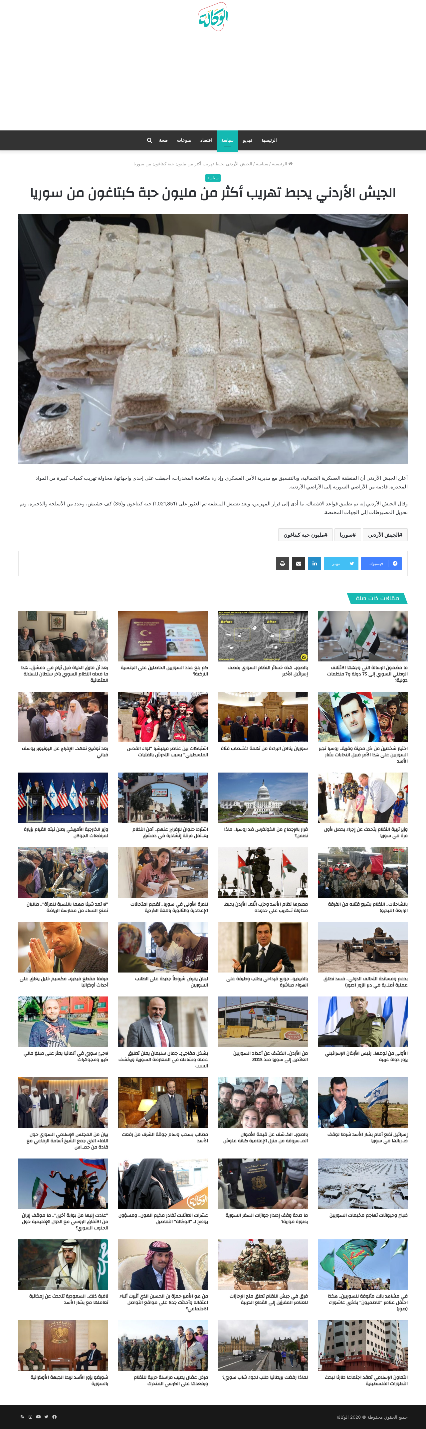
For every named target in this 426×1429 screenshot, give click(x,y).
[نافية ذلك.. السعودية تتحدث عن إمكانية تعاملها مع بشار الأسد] (63, 1264)
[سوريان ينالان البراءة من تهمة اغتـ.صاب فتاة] (263, 717)
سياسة (227, 140)
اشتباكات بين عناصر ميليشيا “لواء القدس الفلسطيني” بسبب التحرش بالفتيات (167, 751)
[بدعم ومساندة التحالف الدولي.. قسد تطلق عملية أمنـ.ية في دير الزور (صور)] (363, 947)
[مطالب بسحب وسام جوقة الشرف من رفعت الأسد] (163, 1102)
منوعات (184, 140)
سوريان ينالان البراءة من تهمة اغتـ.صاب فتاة (264, 748)
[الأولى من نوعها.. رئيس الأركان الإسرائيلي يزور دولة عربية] (363, 1021)
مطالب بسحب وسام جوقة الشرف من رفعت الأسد (165, 1137)
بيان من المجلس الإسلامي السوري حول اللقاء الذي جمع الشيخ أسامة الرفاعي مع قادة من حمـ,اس (67, 1141)
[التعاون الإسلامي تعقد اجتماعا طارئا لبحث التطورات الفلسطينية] (363, 1345)
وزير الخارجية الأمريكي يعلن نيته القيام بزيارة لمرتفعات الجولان (66, 832)
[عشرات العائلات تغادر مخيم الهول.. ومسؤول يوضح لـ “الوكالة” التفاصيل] (163, 1184)
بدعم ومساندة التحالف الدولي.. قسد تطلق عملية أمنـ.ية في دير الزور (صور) (365, 982)
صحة (163, 140)
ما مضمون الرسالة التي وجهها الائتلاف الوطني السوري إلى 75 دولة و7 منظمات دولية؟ (367, 674)
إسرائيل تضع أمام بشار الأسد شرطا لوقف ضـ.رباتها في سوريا (367, 1137)
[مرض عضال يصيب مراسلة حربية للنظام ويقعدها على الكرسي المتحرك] (163, 1345)
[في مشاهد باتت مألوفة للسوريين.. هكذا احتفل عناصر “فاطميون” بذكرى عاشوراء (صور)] (363, 1264)
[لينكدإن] (314, 563)
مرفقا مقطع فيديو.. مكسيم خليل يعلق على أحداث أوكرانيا (64, 982)
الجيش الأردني (383, 534)
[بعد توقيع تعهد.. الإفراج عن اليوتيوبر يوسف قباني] (63, 717)
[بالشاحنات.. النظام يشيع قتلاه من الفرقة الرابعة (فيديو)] (363, 872)
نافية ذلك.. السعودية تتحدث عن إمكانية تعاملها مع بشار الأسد (68, 1299)
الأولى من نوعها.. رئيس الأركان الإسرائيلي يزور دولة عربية (366, 1056)
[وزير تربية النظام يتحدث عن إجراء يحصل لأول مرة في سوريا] (363, 798)
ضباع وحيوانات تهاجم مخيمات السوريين (368, 1215)
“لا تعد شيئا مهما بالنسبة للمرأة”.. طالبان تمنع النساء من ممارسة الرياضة (67, 907)
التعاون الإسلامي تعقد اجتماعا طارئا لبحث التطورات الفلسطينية (366, 1380)
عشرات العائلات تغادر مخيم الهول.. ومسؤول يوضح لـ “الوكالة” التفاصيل (163, 1218)
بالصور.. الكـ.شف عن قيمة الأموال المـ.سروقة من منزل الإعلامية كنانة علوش (265, 1137)
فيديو (247, 140)
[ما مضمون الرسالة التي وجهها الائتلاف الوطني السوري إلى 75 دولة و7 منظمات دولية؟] (363, 636)
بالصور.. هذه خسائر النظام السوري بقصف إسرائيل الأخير (268, 670)
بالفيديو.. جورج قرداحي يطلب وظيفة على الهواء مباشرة (267, 982)
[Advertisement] (213, 83)
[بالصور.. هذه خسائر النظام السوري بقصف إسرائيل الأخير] (263, 636)
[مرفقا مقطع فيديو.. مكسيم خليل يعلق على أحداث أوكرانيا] (63, 947)
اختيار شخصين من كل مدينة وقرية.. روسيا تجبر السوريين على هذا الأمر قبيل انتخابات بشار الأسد (363, 755)
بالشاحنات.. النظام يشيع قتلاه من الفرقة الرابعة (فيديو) (368, 907)
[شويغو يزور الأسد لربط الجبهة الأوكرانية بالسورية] (63, 1345)
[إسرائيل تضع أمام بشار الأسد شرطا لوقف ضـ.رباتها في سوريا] (363, 1102)
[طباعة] (282, 563)
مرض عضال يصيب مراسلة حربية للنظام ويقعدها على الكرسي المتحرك (171, 1380)
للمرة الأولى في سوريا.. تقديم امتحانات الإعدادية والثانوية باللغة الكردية (169, 907)
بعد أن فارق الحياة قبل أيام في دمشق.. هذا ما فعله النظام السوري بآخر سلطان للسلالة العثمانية (64, 674)
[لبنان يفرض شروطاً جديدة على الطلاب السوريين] (163, 947)
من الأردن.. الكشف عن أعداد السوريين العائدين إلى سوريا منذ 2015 (270, 1056)
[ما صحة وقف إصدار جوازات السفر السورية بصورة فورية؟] (263, 1184)
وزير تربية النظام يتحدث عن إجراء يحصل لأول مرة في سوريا (366, 832)
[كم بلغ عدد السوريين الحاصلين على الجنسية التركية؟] (163, 636)
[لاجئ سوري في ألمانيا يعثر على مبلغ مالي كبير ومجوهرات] (63, 1021)
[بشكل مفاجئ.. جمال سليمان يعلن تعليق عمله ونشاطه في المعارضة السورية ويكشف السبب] (163, 1021)
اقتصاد (206, 140)
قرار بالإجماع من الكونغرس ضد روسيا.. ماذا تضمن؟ (266, 832)
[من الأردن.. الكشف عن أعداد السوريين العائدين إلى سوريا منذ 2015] (263, 1021)
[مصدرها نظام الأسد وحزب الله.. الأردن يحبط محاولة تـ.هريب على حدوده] (263, 872)
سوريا (346, 534)
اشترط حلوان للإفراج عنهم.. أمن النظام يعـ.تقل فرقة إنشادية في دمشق (170, 832)
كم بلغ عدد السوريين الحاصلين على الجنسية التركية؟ (164, 670)
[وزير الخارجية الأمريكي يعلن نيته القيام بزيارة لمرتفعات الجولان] (63, 798)
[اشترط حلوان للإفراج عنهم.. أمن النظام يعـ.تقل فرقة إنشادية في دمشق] (163, 798)
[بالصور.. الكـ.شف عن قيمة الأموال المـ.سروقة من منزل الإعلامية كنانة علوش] (263, 1102)
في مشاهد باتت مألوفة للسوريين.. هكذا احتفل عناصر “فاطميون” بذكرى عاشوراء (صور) (368, 1302)
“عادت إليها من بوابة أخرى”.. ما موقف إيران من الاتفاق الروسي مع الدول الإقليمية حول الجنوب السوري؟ (65, 1221)
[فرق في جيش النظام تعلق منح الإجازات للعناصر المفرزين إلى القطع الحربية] (263, 1264)
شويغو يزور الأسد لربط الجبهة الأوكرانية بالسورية (69, 1380)
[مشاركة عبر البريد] (298, 563)
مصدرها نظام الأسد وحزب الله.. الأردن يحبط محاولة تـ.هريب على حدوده (266, 907)
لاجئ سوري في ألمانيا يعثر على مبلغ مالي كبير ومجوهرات (66, 1056)
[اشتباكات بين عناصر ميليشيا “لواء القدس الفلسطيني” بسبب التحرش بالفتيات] (163, 717)
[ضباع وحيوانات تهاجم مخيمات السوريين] (363, 1184)
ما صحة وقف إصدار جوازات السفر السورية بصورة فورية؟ (267, 1218)
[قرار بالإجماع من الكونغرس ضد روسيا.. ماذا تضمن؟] (263, 798)
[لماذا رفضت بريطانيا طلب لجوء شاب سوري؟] (263, 1345)
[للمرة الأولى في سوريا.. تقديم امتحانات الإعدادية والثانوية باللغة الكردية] (163, 872)
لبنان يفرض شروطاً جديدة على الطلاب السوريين (171, 982)
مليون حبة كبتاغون (304, 534)
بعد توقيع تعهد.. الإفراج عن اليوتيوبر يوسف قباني (65, 751)
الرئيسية (269, 140)
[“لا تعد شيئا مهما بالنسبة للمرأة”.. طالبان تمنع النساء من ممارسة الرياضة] (63, 872)
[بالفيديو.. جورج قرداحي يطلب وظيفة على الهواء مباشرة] (263, 947)
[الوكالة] (213, 17)
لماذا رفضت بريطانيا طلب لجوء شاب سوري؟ (265, 1377)
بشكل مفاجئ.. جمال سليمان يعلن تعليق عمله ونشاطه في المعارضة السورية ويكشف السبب (163, 1059)
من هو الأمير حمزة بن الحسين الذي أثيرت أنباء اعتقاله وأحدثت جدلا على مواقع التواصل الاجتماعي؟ (163, 1302)
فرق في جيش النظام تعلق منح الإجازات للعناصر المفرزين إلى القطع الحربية (269, 1299)
